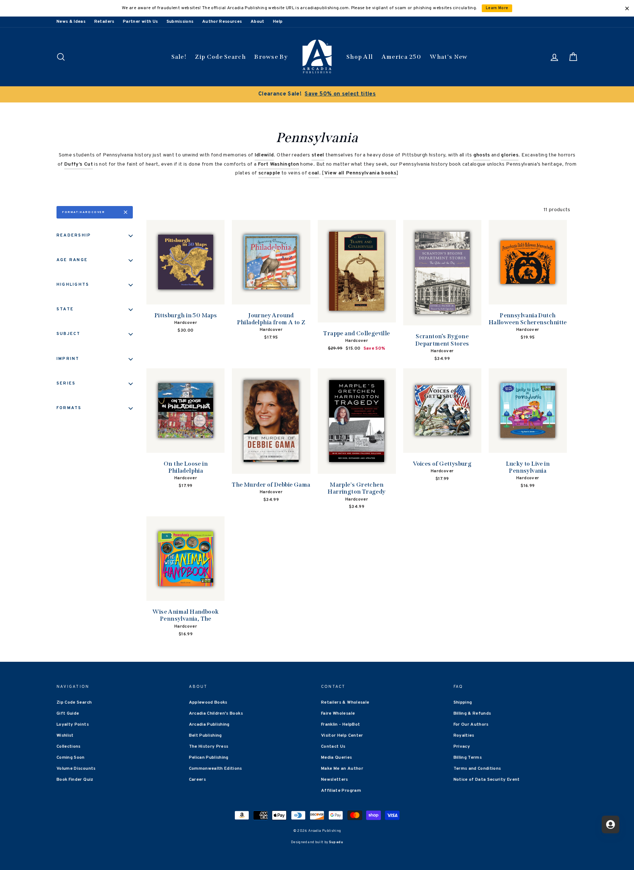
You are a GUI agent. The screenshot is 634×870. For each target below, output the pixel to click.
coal (313, 173)
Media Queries (336, 758)
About (258, 22)
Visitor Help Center (342, 736)
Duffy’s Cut (78, 164)
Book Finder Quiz (75, 780)
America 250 (401, 56)
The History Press (209, 747)
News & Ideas (71, 22)
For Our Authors (471, 725)
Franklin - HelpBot (340, 725)
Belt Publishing (205, 736)
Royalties (463, 736)
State (65, 309)
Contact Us (333, 747)
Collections (69, 747)
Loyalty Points (73, 725)
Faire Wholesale (338, 713)
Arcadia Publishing (209, 725)
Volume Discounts (76, 769)
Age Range (72, 260)
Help (278, 22)
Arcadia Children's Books (216, 713)
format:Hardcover (83, 212)
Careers (197, 780)
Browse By (271, 56)
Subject (69, 333)
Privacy (461, 747)
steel (317, 155)
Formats (69, 408)
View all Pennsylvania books (360, 173)
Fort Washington (278, 164)
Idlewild (264, 155)
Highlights (73, 284)
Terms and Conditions (477, 769)
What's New (448, 56)
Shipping (462, 702)
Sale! (179, 56)
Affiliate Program (341, 791)
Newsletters (334, 780)
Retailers (104, 22)
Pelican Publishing (209, 758)
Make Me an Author (342, 769)
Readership (74, 235)
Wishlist (65, 736)
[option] (317, 94)
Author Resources (222, 22)
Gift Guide (68, 713)
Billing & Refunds (472, 713)
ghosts (481, 155)
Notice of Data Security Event (486, 780)
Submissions (180, 22)
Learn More (497, 8)
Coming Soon (71, 758)
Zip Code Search (220, 56)
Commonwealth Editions (215, 769)
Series (66, 383)
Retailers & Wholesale (345, 702)
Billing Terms (467, 758)
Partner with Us (140, 22)
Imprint (68, 358)
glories (509, 155)
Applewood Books (208, 702)
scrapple (269, 173)
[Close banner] (627, 8)
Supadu (336, 842)
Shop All (359, 56)
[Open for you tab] (610, 824)
